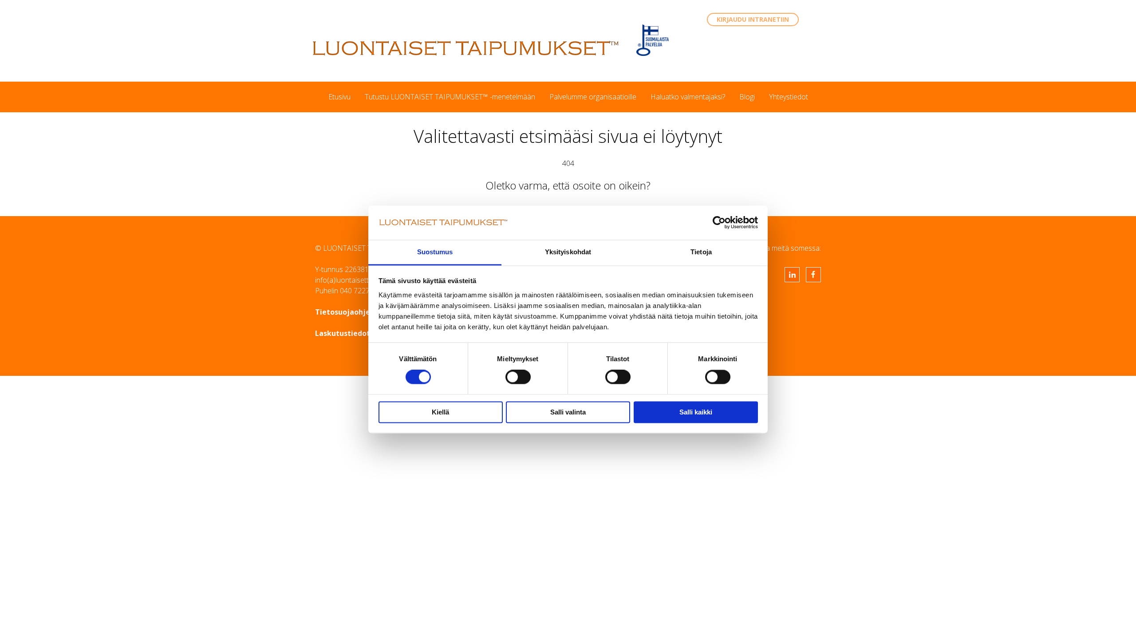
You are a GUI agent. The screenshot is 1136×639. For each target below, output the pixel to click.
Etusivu (339, 97)
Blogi (747, 97)
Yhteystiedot (788, 97)
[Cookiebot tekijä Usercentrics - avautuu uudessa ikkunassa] (719, 222)
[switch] (518, 377)
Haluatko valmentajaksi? (688, 97)
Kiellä (440, 412)
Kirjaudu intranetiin (753, 19)
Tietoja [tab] (701, 252)
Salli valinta (568, 412)
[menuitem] (339, 96)
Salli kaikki (695, 412)
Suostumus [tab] (435, 252)
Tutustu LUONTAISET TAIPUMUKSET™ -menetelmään (450, 97)
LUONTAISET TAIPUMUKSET (466, 48)
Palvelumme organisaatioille (592, 97)
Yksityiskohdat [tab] (568, 252)
